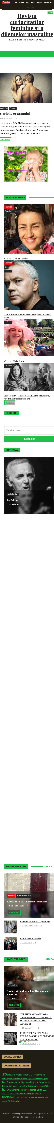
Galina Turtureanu (30, 1086)
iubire (39, 1089)
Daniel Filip (19, 1082)
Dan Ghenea (8, 1082)
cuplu (44, 1078)
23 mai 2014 (14, 504)
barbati (18, 1079)
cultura (38, 1079)
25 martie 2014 (15, 677)
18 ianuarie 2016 (29, 1044)
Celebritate (9, 365)
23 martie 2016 (28, 1028)
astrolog (41, 1075)
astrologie (6, 1079)
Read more (14, 912)
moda (13, 1094)
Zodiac (10, 1100)
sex (18, 1097)
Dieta (27, 1082)
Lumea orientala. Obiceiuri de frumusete (27, 901)
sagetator (38, 1094)
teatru (40, 1097)
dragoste (33, 1082)
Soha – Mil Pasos (15, 557)
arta (30, 1075)
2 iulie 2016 (27, 943)
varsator (45, 1097)
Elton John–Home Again (19, 844)
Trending (6, 2)
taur (35, 1097)
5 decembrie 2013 (16, 734)
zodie (16, 1101)
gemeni (42, 1086)
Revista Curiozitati (12, 211)
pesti (18, 1094)
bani (13, 1079)
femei (41, 1082)
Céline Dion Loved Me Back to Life (24, 615)
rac (21, 1094)
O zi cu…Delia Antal (14, 361)
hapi (47, 1086)
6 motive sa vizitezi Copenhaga (35, 921)
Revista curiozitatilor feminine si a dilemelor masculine (27, 25)
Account (30, 7)
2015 (9, 1075)
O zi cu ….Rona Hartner (16, 258)
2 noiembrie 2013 (16, 849)
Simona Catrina (27, 1097)
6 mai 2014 (13, 562)
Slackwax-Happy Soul (18, 730)
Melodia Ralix (13, 494)
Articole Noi (12, 985)
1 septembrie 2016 (30, 926)
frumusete (17, 1086)
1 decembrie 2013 (16, 791)
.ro (4, 1074)
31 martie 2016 (15, 999)
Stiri (6, 267)
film (10, 1086)
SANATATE (9, 1097)
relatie (26, 1093)
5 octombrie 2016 (16, 906)
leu (9, 1093)
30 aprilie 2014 (15, 619)
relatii (31, 1093)
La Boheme (12, 500)
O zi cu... (8, 322)
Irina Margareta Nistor (25, 1090)
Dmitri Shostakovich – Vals (20, 787)
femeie (47, 1083)
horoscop (8, 1089)
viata (4, 1101)
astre (35, 1075)
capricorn (31, 1079)
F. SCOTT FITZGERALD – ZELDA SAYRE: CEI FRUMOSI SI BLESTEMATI (37, 1036)
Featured (8, 207)
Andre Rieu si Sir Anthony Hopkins (24, 672)
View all (10, 403)
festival (5, 1086)
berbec (24, 1079)
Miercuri (13, 108)
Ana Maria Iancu (20, 1074)
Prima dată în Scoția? (30, 938)
